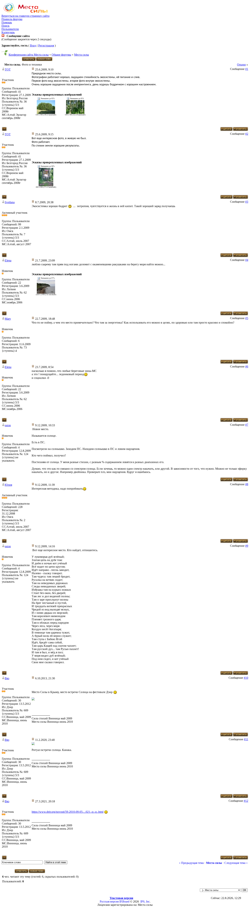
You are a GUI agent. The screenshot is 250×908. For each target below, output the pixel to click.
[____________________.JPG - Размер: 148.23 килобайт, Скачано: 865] (46, 112)
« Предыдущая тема (191, 862)
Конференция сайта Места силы (29, 54)
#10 (246, 677)
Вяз (7, 678)
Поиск (5, 25)
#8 (246, 484)
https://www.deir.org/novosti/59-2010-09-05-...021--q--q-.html (67, 811)
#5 (246, 318)
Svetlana (10, 202)
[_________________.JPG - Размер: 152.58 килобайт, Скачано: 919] (75, 112)
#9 (246, 545)
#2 (246, 133)
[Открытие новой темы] (44, 60)
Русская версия (109, 901)
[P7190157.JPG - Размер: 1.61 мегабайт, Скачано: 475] (46, 292)
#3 (246, 201)
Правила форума (11, 19)
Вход (33, 45)
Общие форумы (61, 54)
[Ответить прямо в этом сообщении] (240, 129)
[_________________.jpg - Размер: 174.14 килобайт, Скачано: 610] (46, 185)
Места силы (81, 54)
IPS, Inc (145, 901)
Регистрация (46, 45)
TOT (8, 69)
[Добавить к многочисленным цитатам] (226, 129)
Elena (8, 260)
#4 (246, 259)
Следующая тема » (236, 862)
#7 (246, 424)
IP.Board (124, 901)
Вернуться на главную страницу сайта (25, 15)
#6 (246, 366)
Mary (8, 318)
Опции (241, 64)
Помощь (6, 22)
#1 (246, 68)
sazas (8, 425)
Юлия (8, 484)
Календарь (8, 32)
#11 (246, 739)
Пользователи (10, 29)
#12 (246, 800)
